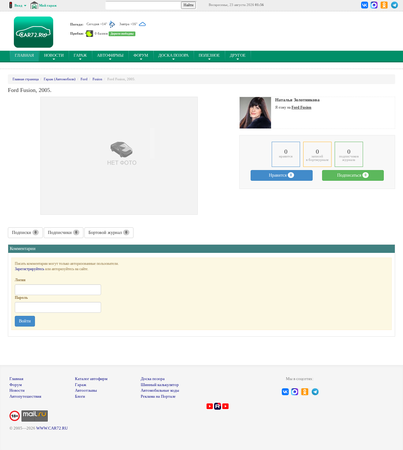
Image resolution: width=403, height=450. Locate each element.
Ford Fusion (301, 107)
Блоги (80, 396)
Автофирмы (110, 55)
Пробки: (77, 33)
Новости (54, 55)
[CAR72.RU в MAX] (373, 5)
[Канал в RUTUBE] (217, 405)
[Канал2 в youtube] (225, 405)
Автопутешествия (25, 396)
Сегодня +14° (97, 24)
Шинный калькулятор (160, 384)
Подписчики (62, 232)
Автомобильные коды (160, 390)
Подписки (24, 232)
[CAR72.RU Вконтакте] (364, 5)
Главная (16, 378)
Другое (238, 55)
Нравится (280, 175)
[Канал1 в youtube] (209, 405)
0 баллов (101, 33)
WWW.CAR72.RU (52, 428)
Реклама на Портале (158, 396)
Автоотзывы (86, 390)
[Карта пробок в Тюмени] (89, 33)
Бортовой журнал (107, 232)
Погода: (76, 24)
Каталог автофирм (91, 378)
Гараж (80, 55)
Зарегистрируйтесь (29, 269)
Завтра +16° (128, 24)
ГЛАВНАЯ (27, 55)
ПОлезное (209, 55)
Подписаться (351, 175)
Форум (140, 55)
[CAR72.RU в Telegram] (394, 5)
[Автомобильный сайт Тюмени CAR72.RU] (33, 32)
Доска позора (173, 55)
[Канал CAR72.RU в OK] (384, 5)
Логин (20, 280)
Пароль (21, 297)
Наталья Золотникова (297, 100)
